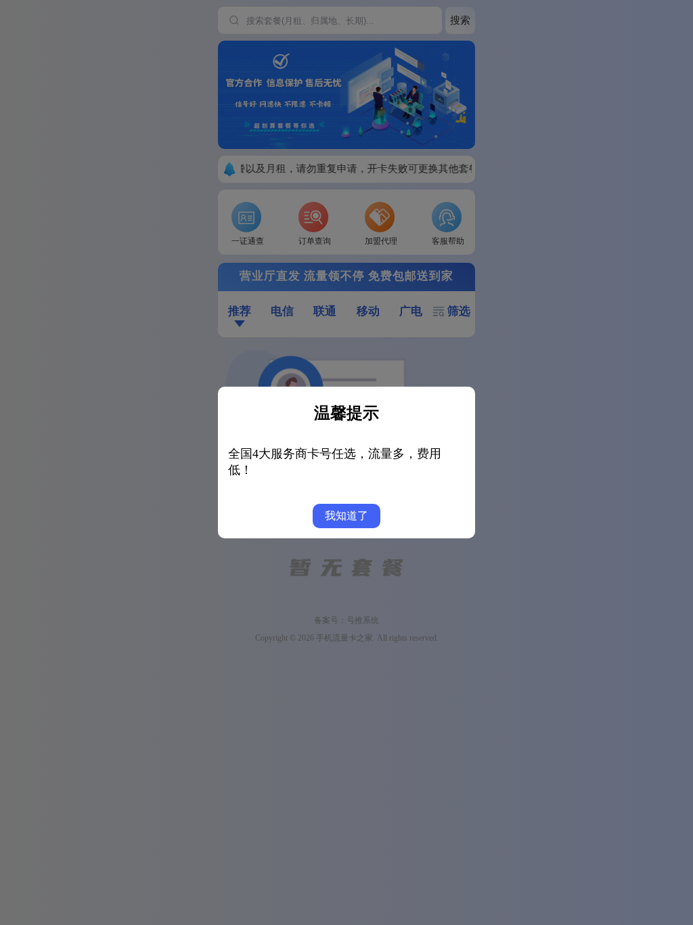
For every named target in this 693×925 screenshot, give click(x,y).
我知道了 (346, 515)
